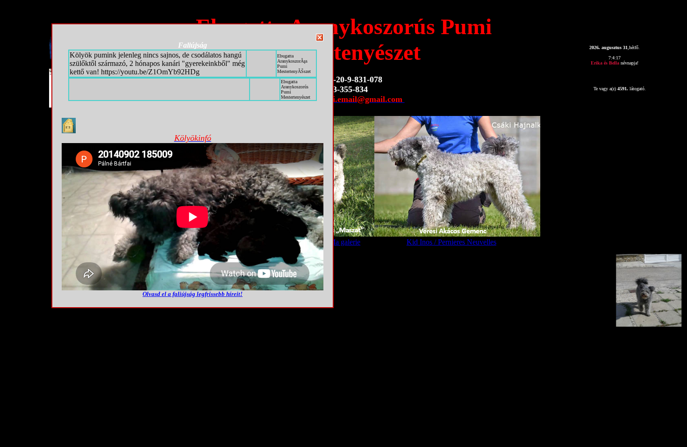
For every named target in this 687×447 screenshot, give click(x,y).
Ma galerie (344, 242)
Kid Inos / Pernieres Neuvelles (451, 242)
